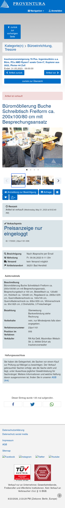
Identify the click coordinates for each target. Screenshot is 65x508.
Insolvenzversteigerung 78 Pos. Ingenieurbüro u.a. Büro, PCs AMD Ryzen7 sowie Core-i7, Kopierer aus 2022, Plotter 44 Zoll (31, 62)
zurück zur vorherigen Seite (12, 32)
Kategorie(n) (14, 45)
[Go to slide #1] (18, 180)
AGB (4, 444)
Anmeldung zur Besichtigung (21, 192)
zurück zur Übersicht (32, 81)
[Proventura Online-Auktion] (32, 4)
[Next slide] (58, 147)
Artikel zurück (15, 72)
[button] (36, 10)
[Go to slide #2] (34, 180)
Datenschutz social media (15, 434)
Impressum (8, 440)
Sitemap (6, 450)
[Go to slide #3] (49, 180)
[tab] (27, 169)
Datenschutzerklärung (13, 429)
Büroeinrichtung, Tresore (28, 47)
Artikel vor (51, 72)
